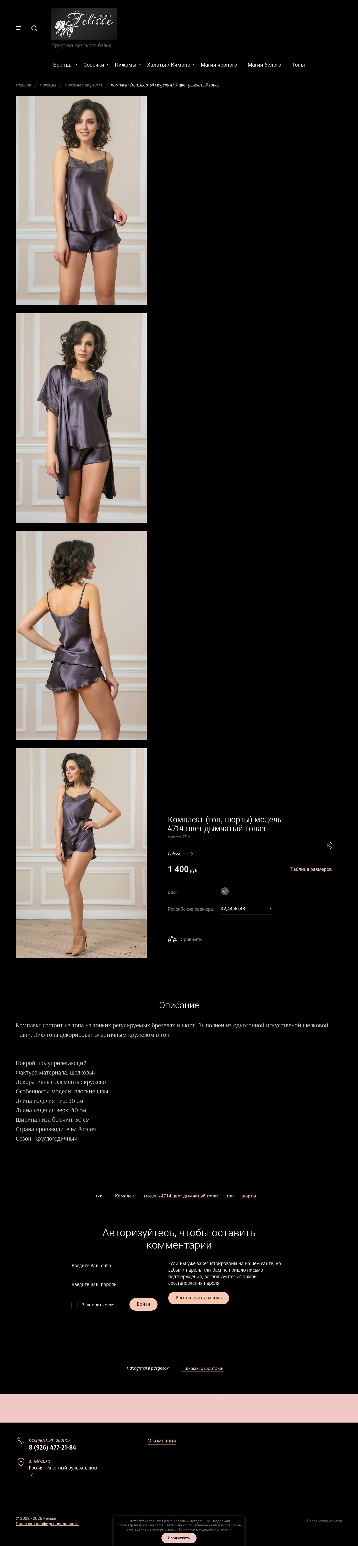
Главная (23, 85)
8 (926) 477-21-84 (52, 1447)
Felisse (174, 853)
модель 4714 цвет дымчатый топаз (181, 1195)
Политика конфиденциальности (47, 1523)
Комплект (125, 1195)
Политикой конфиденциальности (204, 1529)
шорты (249, 1195)
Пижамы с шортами (83, 85)
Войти (143, 1304)
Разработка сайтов (324, 1521)
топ (230, 1195)
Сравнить (191, 939)
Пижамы (48, 85)
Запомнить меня (98, 1305)
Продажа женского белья (81, 45)
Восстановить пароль (199, 1297)
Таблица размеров (311, 869)
